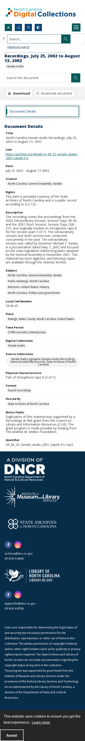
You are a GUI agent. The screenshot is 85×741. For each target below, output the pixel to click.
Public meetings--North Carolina (28, 281)
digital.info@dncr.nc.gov (20, 603)
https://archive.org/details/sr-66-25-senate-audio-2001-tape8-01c (42, 156)
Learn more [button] (41, 722)
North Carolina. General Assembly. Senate (35, 275)
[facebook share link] (8, 544)
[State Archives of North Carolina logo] (32, 524)
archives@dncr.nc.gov (19, 553)
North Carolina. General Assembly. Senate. (35, 184)
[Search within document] (75, 77)
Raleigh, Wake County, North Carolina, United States (41, 319)
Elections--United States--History (28, 287)
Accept (11, 735)
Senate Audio (15, 66)
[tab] (42, 111)
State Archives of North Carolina (28, 404)
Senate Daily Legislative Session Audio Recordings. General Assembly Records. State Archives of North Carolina (43, 361)
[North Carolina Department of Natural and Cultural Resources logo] (25, 469)
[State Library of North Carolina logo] (32, 575)
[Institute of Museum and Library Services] (32, 497)
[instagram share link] (18, 544)
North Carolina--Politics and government (34, 293)
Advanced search (18, 47)
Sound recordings (19, 390)
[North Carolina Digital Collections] (41, 11)
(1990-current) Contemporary (27, 332)
